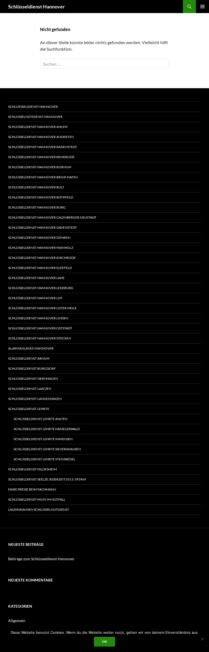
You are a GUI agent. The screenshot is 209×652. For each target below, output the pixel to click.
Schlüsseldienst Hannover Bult (36, 187)
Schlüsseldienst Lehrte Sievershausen (47, 449)
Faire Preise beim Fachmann (32, 489)
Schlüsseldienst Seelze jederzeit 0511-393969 (47, 479)
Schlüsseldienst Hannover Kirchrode (42, 258)
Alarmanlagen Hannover (31, 348)
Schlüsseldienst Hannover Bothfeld (40, 197)
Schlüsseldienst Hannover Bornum (39, 167)
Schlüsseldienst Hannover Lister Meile (42, 308)
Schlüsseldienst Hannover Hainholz (40, 248)
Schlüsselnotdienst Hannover (35, 117)
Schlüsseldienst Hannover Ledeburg (40, 288)
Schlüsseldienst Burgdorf (32, 368)
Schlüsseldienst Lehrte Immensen (43, 439)
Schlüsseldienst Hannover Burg (37, 207)
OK (104, 641)
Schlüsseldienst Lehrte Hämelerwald (47, 429)
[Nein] (202, 639)
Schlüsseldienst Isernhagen (33, 378)
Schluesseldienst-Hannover (33, 107)
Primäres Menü (202, 6)
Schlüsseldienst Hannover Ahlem (37, 127)
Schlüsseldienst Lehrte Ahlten (40, 419)
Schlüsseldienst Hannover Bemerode (41, 157)
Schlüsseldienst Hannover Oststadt (40, 328)
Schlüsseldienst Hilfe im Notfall (36, 499)
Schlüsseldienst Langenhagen (35, 399)
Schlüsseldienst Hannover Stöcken (39, 338)
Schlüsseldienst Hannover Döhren (39, 237)
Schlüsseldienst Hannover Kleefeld (40, 268)
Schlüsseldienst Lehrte (28, 409)
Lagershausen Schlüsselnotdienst (38, 509)
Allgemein (16, 620)
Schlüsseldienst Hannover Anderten (41, 137)
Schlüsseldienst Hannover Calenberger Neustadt (52, 217)
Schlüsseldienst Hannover (36, 7)
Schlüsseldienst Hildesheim (32, 469)
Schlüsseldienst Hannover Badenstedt (42, 147)
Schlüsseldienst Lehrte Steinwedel (44, 459)
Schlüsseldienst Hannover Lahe (36, 278)
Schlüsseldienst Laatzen (29, 389)
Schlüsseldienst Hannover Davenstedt (42, 227)
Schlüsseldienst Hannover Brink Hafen (43, 177)
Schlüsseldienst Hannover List (35, 298)
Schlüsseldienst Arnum (29, 358)
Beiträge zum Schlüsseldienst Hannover (41, 558)
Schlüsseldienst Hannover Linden (38, 318)
